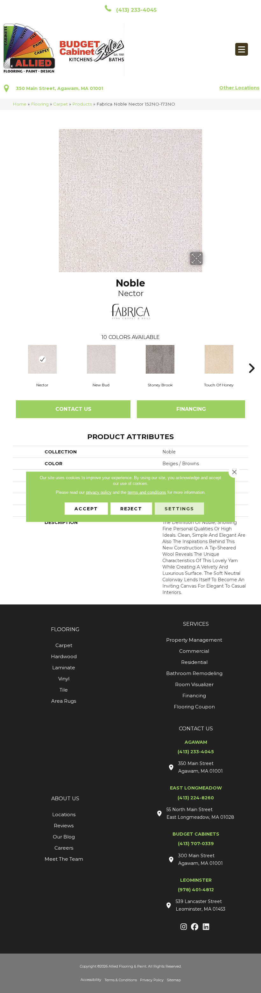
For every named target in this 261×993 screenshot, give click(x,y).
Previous (9, 358)
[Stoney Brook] (159, 359)
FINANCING (191, 409)
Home (19, 104)
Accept (86, 508)
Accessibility (91, 979)
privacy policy (98, 492)
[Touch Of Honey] (218, 359)
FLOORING (65, 629)
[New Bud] (101, 359)
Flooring (40, 104)
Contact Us (73, 409)
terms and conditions (147, 492)
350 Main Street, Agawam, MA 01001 (59, 88)
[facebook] (195, 927)
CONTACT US (196, 729)
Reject (131, 508)
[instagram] (183, 927)
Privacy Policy (152, 980)
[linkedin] (206, 927)
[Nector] (42, 359)
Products (82, 104)
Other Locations (239, 88)
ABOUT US (65, 799)
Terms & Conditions (120, 980)
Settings (179, 508)
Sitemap (174, 980)
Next (251, 358)
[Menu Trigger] (241, 49)
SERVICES (196, 624)
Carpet (60, 104)
